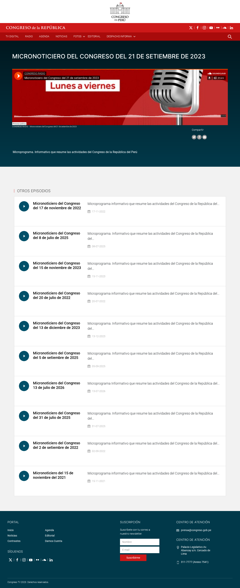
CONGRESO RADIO (20, 127)
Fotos (77, 36)
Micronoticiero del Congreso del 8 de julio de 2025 (56, 235)
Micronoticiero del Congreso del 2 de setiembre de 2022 (56, 445)
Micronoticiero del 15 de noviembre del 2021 (53, 475)
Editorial (94, 36)
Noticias (61, 36)
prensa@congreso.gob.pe (196, 530)
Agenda (44, 36)
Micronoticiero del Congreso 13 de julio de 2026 (56, 385)
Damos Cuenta (53, 540)
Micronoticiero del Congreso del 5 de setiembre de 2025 (56, 355)
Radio (29, 36)
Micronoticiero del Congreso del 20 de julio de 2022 (56, 295)
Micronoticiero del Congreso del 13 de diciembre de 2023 (56, 325)
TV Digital (12, 36)
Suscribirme (133, 557)
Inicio (11, 530)
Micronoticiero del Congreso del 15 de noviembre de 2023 (57, 265)
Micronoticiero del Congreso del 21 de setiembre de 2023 (53, 127)
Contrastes (14, 540)
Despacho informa (119, 36)
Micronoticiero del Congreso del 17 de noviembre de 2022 (57, 205)
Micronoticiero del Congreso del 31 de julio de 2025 (56, 415)
